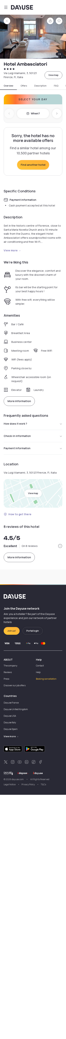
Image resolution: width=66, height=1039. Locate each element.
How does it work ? (15, 423)
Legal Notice (10, 784)
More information (19, 401)
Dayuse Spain (11, 729)
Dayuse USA (10, 715)
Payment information (17, 448)
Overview (8, 85)
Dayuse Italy (10, 722)
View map (53, 75)
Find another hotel (33, 165)
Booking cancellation (46, 678)
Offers (24, 85)
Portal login (32, 630)
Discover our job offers (14, 685)
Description (40, 85)
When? (35, 113)
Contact (40, 665)
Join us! (11, 630)
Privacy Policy (28, 784)
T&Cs (43, 784)
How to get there (20, 514)
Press (6, 678)
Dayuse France (11, 702)
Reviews (8, 672)
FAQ (56, 85)
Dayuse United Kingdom (16, 709)
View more (11, 250)
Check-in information (17, 436)
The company (10, 665)
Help (38, 672)
